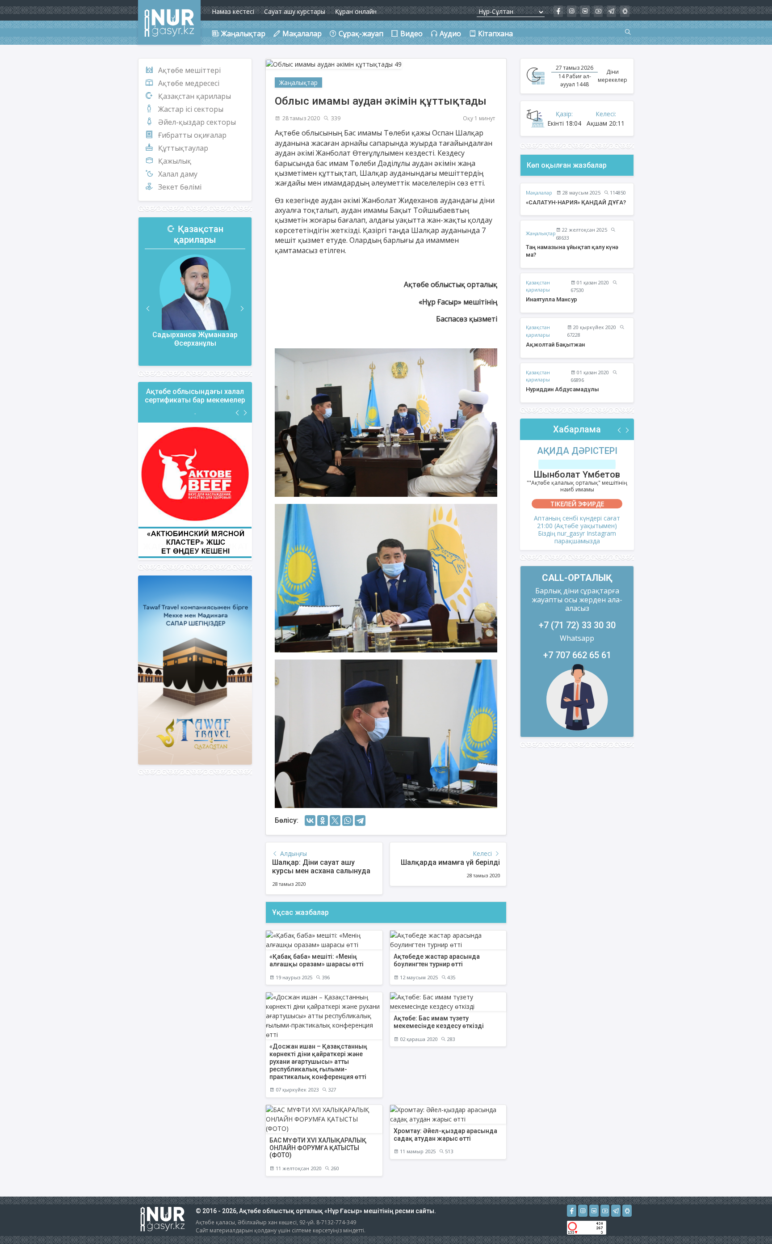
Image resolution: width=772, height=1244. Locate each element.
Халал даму (177, 174)
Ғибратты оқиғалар (192, 135)
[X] (335, 820)
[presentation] (148, 308)
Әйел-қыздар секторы (197, 122)
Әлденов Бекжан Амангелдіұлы (195, 339)
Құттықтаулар (183, 148)
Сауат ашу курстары (294, 11)
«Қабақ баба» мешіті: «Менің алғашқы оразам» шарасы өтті (316, 960)
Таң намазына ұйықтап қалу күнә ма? (572, 251)
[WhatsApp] (347, 820)
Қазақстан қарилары (194, 96)
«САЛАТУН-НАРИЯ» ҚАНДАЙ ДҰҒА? (576, 202)
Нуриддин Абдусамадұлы (562, 389)
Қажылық (174, 161)
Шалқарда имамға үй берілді (450, 862)
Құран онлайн (356, 11)
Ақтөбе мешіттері (189, 70)
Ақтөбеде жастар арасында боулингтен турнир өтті (437, 960)
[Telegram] (360, 820)
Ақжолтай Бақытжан (555, 344)
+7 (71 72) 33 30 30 (577, 625)
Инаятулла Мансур (551, 299)
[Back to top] (747, 1219)
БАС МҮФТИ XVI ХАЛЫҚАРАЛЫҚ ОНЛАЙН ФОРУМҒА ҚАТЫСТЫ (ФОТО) (317, 1148)
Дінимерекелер (612, 76)
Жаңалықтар (298, 82)
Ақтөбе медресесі (188, 83)
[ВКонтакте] (310, 820)
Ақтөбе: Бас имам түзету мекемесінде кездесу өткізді (439, 1022)
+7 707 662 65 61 (577, 655)
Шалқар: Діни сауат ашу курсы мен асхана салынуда (321, 866)
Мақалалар (539, 192)
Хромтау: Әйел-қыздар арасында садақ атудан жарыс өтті (445, 1134)
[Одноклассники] (322, 820)
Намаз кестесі (233, 11)
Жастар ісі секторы (190, 109)
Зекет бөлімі (179, 187)
